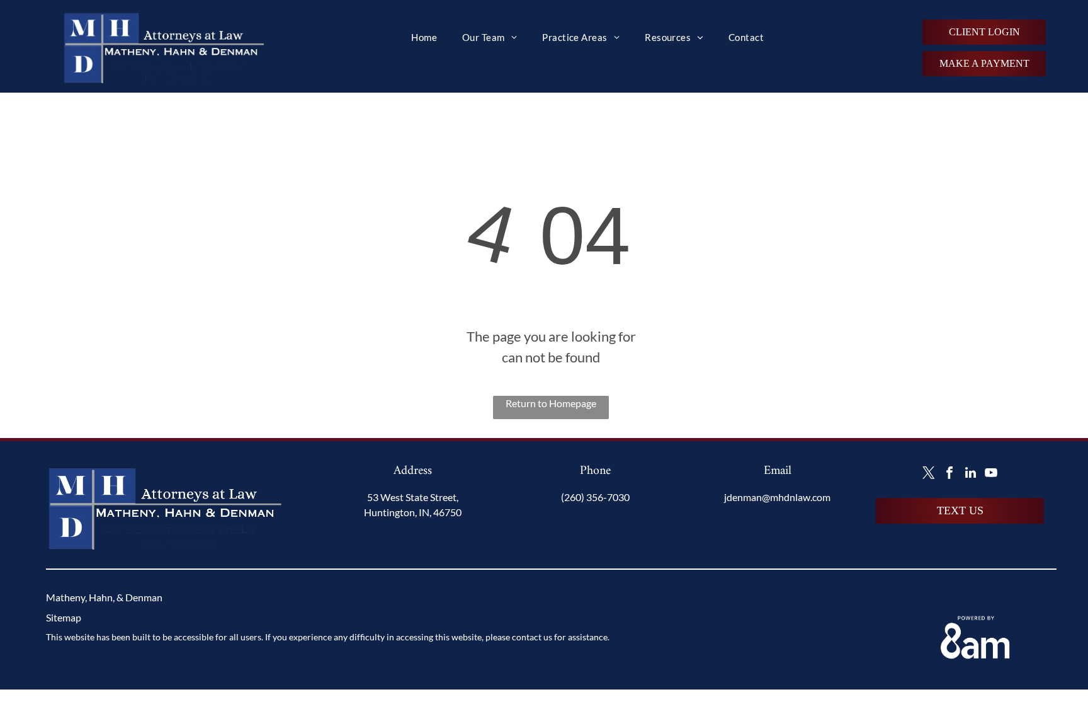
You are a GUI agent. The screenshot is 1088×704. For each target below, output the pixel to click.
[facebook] (949, 474)
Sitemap (63, 617)
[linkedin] (970, 474)
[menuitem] (424, 37)
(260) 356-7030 (595, 497)
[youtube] (991, 474)
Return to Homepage (551, 403)
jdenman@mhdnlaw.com (777, 497)
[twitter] (928, 474)
